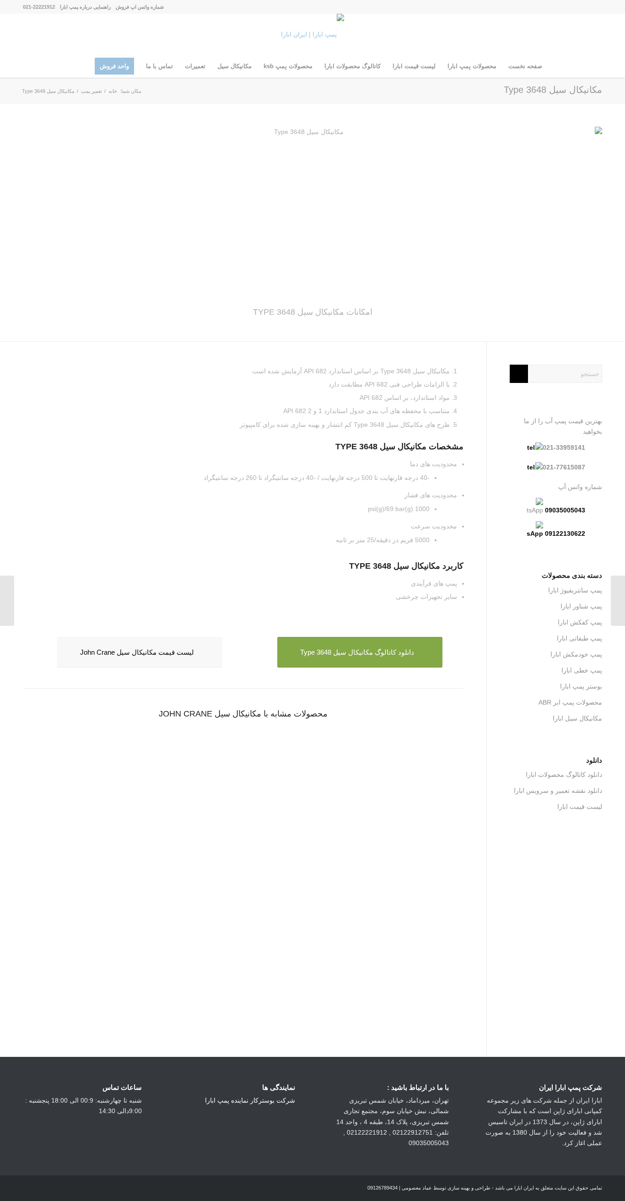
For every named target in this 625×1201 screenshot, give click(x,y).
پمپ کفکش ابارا (580, 622)
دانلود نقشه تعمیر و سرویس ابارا (558, 790)
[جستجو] (83, 66)
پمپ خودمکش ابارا (576, 654)
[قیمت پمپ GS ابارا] (618, 601)
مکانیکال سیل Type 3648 (553, 90)
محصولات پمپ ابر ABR (570, 702)
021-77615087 (564, 467)
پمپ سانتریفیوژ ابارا (575, 590)
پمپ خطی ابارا (581, 670)
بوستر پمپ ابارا (581, 686)
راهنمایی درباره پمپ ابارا (85, 7)
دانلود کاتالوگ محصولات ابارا (564, 774)
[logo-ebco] (312, 34)
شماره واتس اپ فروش (140, 7)
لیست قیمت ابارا (579, 806)
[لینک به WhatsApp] (581, 7)
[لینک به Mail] (554, 7)
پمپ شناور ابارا (581, 606)
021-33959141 (564, 447)
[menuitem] (139, 7)
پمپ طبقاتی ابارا (579, 638)
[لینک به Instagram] (595, 7)
